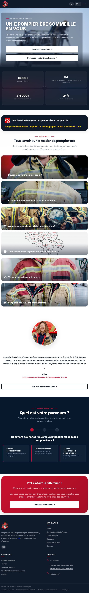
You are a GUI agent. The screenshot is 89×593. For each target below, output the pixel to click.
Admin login (64, 590)
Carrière (50, 546)
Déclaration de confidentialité (25, 590)
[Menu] (84, 4)
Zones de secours (7, 567)
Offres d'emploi (52, 536)
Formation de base (53, 543)
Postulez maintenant (42, 49)
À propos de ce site (7, 590)
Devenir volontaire (8, 560)
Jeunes (4, 564)
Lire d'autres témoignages (44, 386)
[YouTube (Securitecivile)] (3, 547)
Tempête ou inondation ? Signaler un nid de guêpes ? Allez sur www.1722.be (43, 126)
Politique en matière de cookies (48, 590)
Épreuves (50, 539)
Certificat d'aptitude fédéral (57, 532)
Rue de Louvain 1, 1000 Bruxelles (61, 569)
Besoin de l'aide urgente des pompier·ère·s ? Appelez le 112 (42, 120)
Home (49, 529)
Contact (4, 574)
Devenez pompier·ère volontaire (42, 58)
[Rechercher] (71, 4)
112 (19, 538)
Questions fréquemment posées (13, 571)
